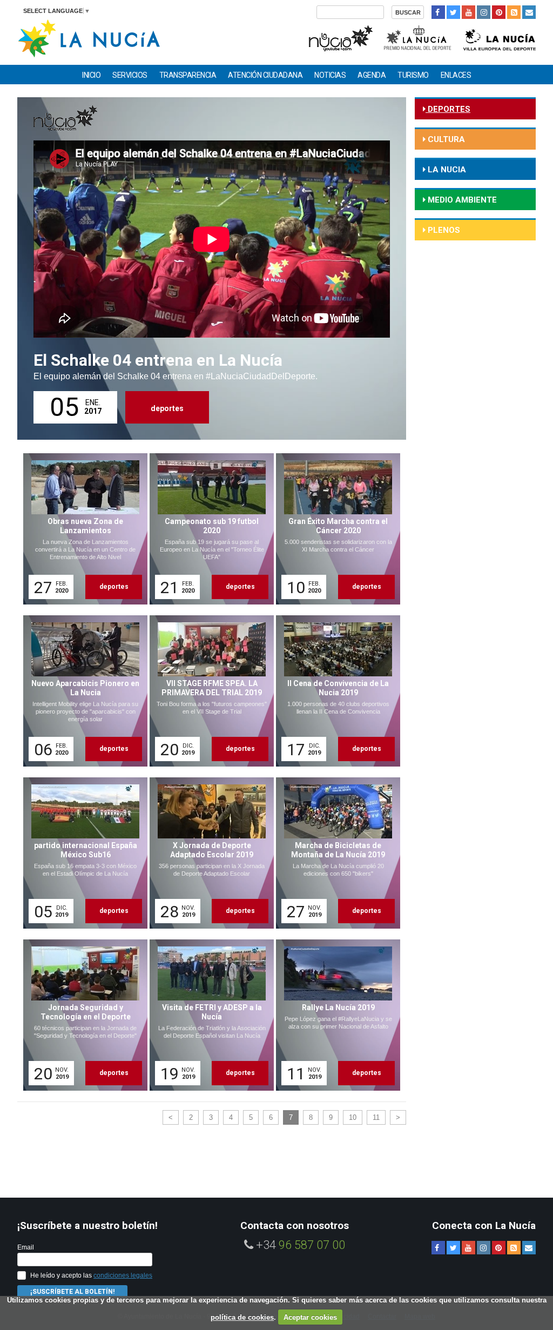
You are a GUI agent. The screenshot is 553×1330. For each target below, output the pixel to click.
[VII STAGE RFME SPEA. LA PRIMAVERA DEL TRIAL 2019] (208, 691)
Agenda (372, 75)
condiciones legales (122, 1275)
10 (352, 1117)
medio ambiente (461, 200)
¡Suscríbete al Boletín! (72, 1291)
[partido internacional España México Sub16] (81, 853)
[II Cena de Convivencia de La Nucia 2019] (334, 691)
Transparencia (188, 75)
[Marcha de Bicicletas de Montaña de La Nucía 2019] (334, 853)
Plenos (443, 230)
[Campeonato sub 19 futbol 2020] (208, 529)
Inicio (91, 75)
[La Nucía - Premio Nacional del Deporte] (418, 37)
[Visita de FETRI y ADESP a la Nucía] (208, 1015)
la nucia (446, 169)
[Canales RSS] (514, 12)
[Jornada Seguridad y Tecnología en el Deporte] (81, 1015)
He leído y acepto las (91, 1275)
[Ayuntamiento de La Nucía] (88, 37)
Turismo (413, 75)
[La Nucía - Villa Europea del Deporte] (499, 37)
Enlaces (456, 75)
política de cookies (242, 1317)
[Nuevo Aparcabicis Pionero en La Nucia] (81, 691)
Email (25, 1247)
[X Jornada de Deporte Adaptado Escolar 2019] (208, 853)
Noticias (330, 75)
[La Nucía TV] (340, 37)
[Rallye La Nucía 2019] (334, 1015)
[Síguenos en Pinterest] (498, 12)
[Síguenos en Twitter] (453, 12)
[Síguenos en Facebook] (438, 12)
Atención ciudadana (265, 75)
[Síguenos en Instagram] (483, 12)
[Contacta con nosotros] (529, 12)
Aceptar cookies (310, 1317)
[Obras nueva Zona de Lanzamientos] (81, 529)
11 (376, 1117)
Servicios (129, 75)
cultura (445, 139)
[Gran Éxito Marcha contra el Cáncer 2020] (334, 529)
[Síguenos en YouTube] (468, 12)
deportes (167, 408)
